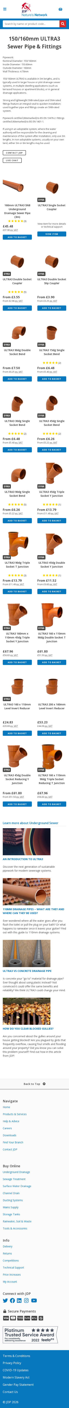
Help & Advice (11, 1121)
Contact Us (10, 1392)
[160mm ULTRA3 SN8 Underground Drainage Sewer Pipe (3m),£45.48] (17, 186)
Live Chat (12, 160)
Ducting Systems (13, 1200)
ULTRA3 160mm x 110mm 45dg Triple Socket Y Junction (17, 637)
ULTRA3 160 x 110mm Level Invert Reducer (17, 706)
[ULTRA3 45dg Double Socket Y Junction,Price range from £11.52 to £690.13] (51, 544)
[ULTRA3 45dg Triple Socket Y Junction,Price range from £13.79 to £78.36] (51, 473)
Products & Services (15, 1114)
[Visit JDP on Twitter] (6, 1301)
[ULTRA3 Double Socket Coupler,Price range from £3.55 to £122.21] (17, 260)
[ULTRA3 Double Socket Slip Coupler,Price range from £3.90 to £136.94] (51, 260)
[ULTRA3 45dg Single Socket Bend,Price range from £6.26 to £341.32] (51, 402)
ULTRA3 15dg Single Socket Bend (51, 352)
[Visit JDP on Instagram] (27, 1301)
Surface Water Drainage (17, 1186)
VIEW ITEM (51, 234)
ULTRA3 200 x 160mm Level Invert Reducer (52, 706)
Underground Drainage (16, 1172)
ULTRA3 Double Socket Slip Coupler (51, 281)
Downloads (9, 1135)
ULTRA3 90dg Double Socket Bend (17, 352)
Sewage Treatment (14, 1179)
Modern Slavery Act (16, 1377)
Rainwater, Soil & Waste (17, 1221)
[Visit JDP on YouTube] (34, 1301)
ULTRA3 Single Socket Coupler (52, 207)
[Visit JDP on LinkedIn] (20, 1301)
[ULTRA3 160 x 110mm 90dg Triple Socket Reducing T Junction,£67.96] (51, 756)
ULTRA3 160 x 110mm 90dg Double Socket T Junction (52, 637)
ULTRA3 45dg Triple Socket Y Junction (51, 493)
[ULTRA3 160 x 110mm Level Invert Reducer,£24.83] (17, 686)
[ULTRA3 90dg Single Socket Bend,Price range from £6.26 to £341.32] (17, 473)
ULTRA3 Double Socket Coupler (17, 281)
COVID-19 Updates (16, 1370)
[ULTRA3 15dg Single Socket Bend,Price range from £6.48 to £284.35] (51, 331)
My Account (10, 1281)
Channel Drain (11, 1193)
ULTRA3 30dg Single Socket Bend (17, 423)
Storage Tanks (11, 1214)
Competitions (11, 1260)
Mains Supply (10, 1207)
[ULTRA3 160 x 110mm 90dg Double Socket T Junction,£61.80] (51, 615)
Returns (7, 1253)
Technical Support (13, 1267)
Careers (7, 1128)
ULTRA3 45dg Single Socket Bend (51, 423)
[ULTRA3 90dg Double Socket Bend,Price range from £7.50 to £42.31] (17, 331)
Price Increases (12, 1274)
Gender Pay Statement (18, 1385)
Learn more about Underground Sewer (30, 823)
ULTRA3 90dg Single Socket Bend (17, 493)
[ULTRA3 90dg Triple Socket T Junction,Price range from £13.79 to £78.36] (17, 544)
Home (6, 1107)
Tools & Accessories (15, 1228)
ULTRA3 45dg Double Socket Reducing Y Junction (17, 779)
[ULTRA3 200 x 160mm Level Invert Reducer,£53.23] (51, 686)
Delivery (7, 1246)
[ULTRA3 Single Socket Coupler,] (51, 186)
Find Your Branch (13, 1142)
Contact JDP (14, 152)
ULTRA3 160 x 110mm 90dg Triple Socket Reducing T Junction (52, 779)
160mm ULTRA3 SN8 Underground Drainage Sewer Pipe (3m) (17, 211)
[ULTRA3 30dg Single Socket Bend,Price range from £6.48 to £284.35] (17, 402)
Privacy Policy (12, 1363)
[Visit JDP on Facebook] (13, 1301)
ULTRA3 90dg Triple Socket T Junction (17, 564)
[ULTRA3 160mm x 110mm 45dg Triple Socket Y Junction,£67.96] (17, 615)
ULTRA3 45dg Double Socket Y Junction (51, 564)
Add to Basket (17, 237)
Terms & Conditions (16, 1356)
